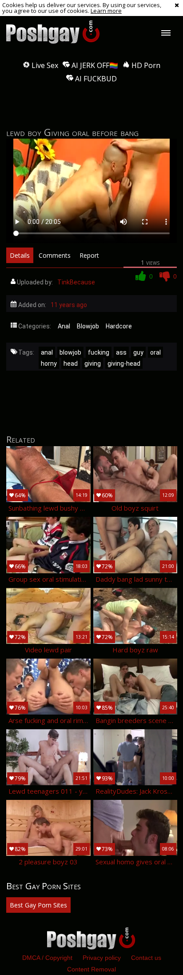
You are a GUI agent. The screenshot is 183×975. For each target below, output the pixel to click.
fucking (98, 352)
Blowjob (88, 326)
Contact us (146, 957)
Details (20, 255)
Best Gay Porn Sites (38, 905)
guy (138, 352)
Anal (64, 326)
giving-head (123, 363)
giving (92, 363)
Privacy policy (102, 957)
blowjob (70, 352)
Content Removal (91, 969)
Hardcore (119, 326)
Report (89, 255)
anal (47, 352)
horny (49, 363)
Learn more (106, 11)
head (71, 363)
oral (155, 352)
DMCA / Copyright (47, 957)
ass (121, 352)
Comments (55, 255)
